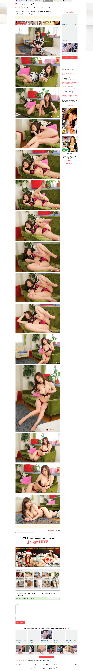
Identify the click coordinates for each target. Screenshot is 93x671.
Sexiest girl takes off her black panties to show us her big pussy (69, 67)
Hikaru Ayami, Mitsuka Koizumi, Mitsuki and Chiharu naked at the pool (69, 96)
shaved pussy (27, 532)
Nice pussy (64, 84)
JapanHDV (37, 542)
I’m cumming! (69, 163)
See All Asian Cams (46, 657)
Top (35, 7)
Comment (17, 604)
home (18, 532)
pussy (23, 532)
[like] (16, 530)
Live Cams (19, 7)
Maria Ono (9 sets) (24, 17)
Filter (24, 7)
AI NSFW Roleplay (66, 61)
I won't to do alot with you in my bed (68, 69)
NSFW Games (73, 61)
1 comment (51, 530)
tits (33, 532)
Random (45, 7)
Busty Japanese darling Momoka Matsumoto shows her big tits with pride (69, 83)
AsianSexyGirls (27, 4)
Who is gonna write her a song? (67, 91)
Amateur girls (52, 664)
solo (31, 532)
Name (16, 616)
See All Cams (69, 57)
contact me (60, 668)
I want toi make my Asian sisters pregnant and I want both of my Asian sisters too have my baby (69, 77)
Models (39, 7)
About (50, 7)
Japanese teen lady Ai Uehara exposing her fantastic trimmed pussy (69, 89)
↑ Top (76, 664)
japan (21, 532)
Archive (30, 7)
